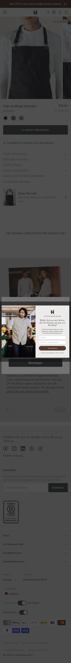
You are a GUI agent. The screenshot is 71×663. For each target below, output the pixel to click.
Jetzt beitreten (52, 348)
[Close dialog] (67, 307)
